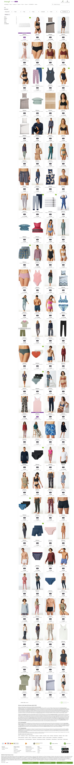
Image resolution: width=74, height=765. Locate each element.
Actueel (51, 748)
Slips (63, 735)
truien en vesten (56, 729)
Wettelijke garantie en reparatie (30, 751)
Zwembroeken (55, 737)
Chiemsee (51, 735)
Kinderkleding (60, 737)
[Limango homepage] (7, 1)
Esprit (19, 735)
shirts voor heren (63, 719)
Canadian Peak (34, 737)
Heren (5, 21)
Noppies (26, 737)
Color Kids (44, 735)
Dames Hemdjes (48, 737)
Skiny (48, 735)
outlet (64, 711)
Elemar (27, 735)
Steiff (66, 735)
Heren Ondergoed (31, 735)
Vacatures (3, 749)
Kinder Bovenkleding (28, 739)
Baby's (5, 16)
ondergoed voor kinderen (30, 708)
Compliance (15, 752)
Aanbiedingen (40, 748)
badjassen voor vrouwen (62, 725)
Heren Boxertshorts (21, 739)
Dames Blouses (54, 739)
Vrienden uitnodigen (5, 748)
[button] (67, 1)
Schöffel (41, 735)
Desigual (44, 737)
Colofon (15, 748)
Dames (5, 19)
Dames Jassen (65, 739)
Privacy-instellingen (17, 751)
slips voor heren (32, 717)
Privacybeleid (16, 749)
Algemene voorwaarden (17, 750)
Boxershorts (56, 735)
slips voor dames (66, 723)
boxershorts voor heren (54, 714)
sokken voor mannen (40, 712)
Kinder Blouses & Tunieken (41, 739)
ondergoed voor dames (63, 707)
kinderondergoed (23, 728)
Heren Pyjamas (60, 739)
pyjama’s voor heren (61, 718)
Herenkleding (39, 737)
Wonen (5, 22)
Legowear (37, 735)
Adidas (54, 716)
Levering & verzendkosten (30, 748)
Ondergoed (23, 735)
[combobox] (60, 4)
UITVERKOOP (6, 23)
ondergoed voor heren (21, 708)
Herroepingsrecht (28, 750)
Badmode (34, 739)
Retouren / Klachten (29, 749)
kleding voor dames (46, 725)
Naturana (60, 735)
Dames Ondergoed (21, 737)
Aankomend (51, 749)
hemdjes (23, 724)
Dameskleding (48, 739)
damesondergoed (23, 722)
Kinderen (5, 18)
